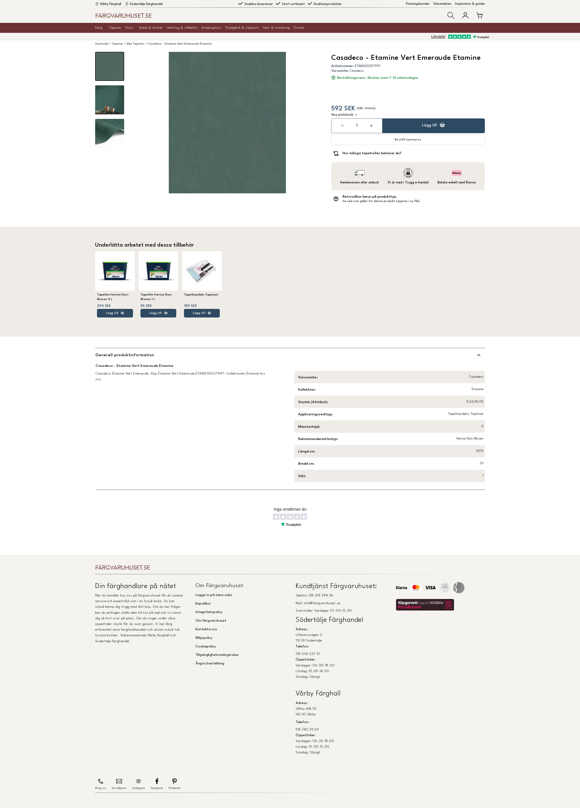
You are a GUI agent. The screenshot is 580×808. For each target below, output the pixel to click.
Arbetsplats (211, 28)
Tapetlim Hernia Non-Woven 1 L (156, 297)
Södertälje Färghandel (146, 4)
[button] (450, 15)
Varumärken (442, 4)
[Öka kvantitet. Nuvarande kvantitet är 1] (371, 126)
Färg (98, 28)
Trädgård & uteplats (242, 28)
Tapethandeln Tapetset (201, 294)
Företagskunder (418, 4)
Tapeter (115, 28)
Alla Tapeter (135, 43)
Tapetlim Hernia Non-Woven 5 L (113, 297)
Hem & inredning (276, 28)
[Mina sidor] (465, 15)
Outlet (299, 28)
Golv (129, 28)
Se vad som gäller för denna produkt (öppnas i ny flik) (381, 201)
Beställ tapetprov (408, 139)
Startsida (101, 43)
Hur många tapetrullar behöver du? (372, 153)
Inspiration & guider (470, 4)
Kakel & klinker (151, 28)
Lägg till (429, 125)
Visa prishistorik (342, 114)
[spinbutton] (357, 125)
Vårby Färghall (110, 4)
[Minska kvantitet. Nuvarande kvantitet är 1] (342, 126)
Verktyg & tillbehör (182, 28)
